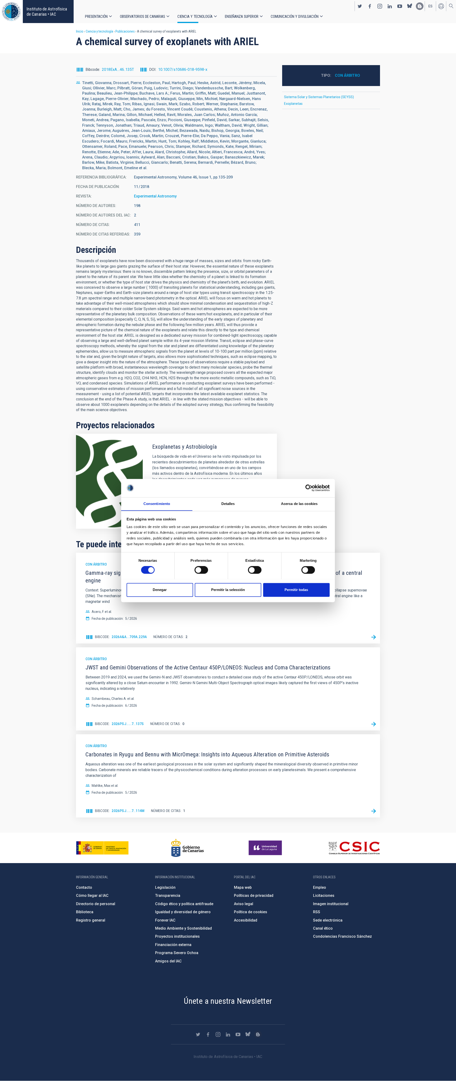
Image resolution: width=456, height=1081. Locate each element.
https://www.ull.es (266, 847)
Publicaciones (125, 31)
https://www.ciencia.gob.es (102, 848)
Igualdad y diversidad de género (183, 912)
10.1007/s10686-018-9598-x (182, 69)
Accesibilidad (245, 920)
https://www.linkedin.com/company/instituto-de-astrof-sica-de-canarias (390, 6)
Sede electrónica (327, 920)
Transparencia (167, 895)
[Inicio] (11, 11)
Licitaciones (323, 895)
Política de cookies (250, 912)
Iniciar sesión (441, 6)
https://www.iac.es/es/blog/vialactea (420, 6)
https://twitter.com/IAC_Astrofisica (360, 6)
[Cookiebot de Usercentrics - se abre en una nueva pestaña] (309, 487)
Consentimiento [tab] (156, 504)
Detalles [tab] (228, 504)
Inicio (79, 31)
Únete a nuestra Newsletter (228, 1001)
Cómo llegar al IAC (92, 895)
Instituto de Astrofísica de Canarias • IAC (47, 11)
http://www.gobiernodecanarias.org (187, 847)
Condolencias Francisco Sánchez (342, 936)
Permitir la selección (228, 590)
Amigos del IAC (168, 961)
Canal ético (323, 928)
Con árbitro (347, 75)
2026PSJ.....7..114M (128, 811)
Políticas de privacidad (253, 895)
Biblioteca (84, 912)
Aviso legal (243, 904)
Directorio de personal (95, 904)
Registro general (90, 920)
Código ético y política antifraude (184, 904)
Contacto (84, 887)
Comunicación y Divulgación (294, 16)
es (430, 6)
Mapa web (243, 887)
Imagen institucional (330, 904)
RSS (316, 912)
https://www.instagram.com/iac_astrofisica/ (380, 6)
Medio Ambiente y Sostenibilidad (183, 928)
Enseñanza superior (241, 16)
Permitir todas (296, 590)
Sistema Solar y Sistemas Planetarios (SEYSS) (319, 97)
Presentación (96, 16)
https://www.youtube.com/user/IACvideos (400, 6)
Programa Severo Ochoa (176, 953)
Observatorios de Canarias (142, 16)
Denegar (160, 590)
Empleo (319, 887)
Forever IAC (165, 920)
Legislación (165, 887)
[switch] (201, 570)
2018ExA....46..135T (118, 69)
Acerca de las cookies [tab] (299, 504)
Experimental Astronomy (155, 196)
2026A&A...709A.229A (129, 637)
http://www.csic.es (354, 848)
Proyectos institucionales (177, 936)
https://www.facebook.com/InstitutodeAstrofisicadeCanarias (370, 6)
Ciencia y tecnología (195, 16)
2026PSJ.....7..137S (128, 724)
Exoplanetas (293, 104)
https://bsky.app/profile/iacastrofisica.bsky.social (410, 6)
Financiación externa (173, 944)
